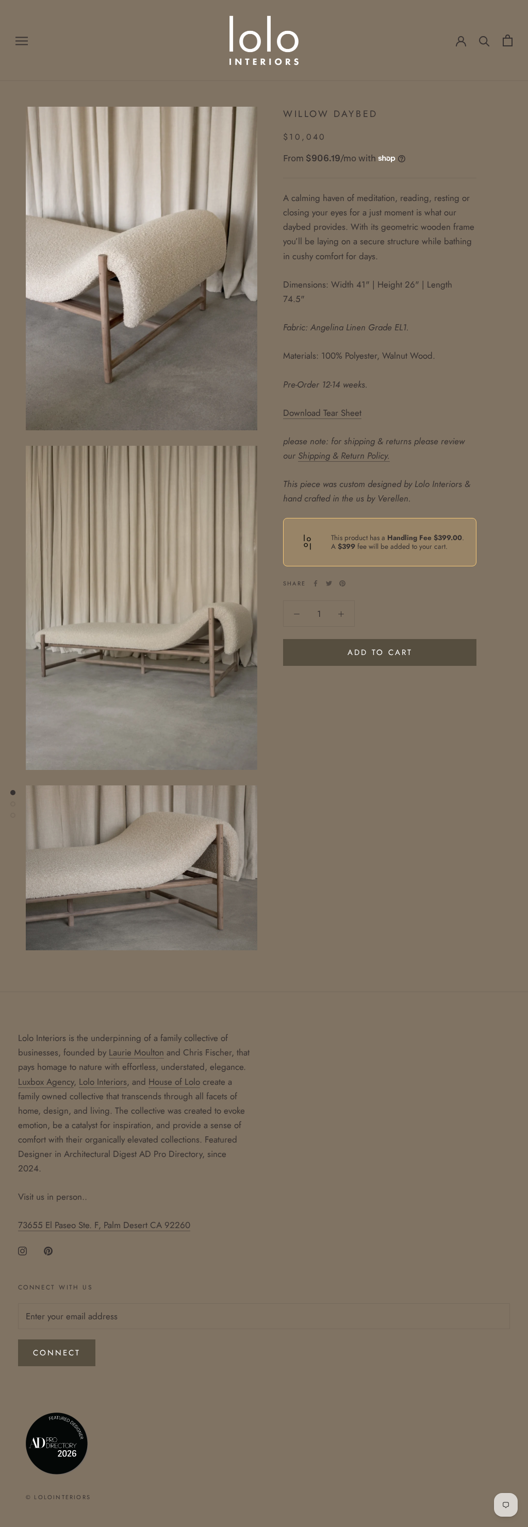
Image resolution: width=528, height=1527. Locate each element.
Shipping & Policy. (344, 455)
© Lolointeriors (58, 1497)
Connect (56, 1352)
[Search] (484, 40)
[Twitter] (329, 583)
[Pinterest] (342, 583)
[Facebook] (315, 583)
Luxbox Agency (46, 1082)
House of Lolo (174, 1082)
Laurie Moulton (136, 1052)
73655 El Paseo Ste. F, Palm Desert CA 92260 (104, 1225)
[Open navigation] (21, 40)
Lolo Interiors (103, 1082)
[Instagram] (22, 1250)
